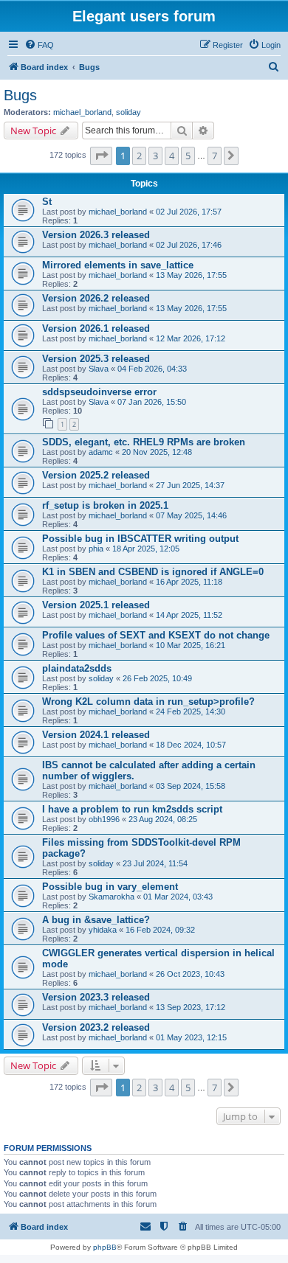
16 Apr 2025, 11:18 (189, 581)
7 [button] (214, 155)
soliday (128, 112)
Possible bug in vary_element (110, 886)
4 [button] (171, 155)
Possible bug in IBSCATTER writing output (140, 538)
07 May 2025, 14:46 (191, 515)
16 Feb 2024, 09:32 (160, 929)
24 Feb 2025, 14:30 (190, 711)
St (47, 201)
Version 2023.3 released (96, 997)
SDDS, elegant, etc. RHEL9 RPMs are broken (143, 442)
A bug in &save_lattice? (96, 919)
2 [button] (139, 155)
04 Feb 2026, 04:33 (152, 368)
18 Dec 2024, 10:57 (191, 744)
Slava (99, 368)
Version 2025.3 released (96, 358)
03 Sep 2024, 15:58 (190, 786)
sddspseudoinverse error (99, 391)
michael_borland (82, 112)
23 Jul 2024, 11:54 (155, 863)
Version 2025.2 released (96, 475)
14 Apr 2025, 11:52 (189, 614)
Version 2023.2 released (96, 1027)
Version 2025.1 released (96, 604)
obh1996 (104, 819)
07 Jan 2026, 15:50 (151, 401)
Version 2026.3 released (96, 234)
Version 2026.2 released (96, 298)
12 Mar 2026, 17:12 (190, 338)
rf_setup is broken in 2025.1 (105, 505)
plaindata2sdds (77, 668)
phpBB (105, 1247)
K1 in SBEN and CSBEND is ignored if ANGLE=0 (153, 571)
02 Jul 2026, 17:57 (189, 211)
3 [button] (155, 155)
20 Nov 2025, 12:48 (157, 452)
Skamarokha (111, 896)
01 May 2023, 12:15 (191, 1037)
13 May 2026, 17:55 (191, 275)
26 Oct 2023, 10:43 (190, 974)
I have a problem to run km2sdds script (132, 809)
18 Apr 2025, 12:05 (145, 548)
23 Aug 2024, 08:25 (162, 819)
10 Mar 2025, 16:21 (190, 645)
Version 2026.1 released (96, 328)
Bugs (20, 95)
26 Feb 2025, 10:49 (157, 678)
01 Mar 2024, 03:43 (178, 896)
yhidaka (103, 929)
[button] (101, 155)
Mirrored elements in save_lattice (117, 265)
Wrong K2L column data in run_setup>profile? (148, 701)
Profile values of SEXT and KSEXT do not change (156, 635)
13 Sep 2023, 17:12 (190, 1007)
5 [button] (188, 155)
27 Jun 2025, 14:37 (190, 485)
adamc (101, 452)
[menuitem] (39, 45)
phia (96, 548)
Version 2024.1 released (96, 734)
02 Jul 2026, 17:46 (189, 244)
